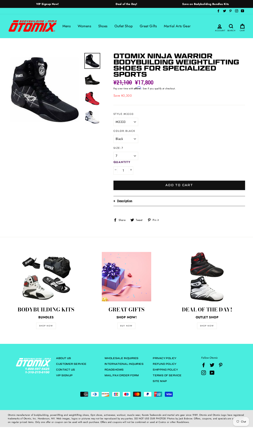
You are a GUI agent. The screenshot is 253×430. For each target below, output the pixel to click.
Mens (66, 26)
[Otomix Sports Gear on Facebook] (203, 365)
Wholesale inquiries (122, 358)
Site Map (160, 381)
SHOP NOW (46, 325)
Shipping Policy (165, 369)
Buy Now (126, 325)
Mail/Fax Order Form (122, 375)
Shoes (103, 26)
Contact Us (65, 369)
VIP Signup (64, 375)
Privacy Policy (165, 358)
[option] (47, 4)
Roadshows (114, 369)
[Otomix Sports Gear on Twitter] (212, 365)
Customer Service (71, 363)
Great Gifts (148, 26)
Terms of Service (167, 375)
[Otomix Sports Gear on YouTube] (212, 372)
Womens (84, 26)
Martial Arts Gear (177, 26)
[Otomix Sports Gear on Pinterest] (220, 365)
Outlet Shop (123, 26)
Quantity (122, 162)
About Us (63, 358)
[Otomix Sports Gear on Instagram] (203, 372)
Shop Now (207, 325)
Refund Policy (164, 363)
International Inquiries (124, 363)
